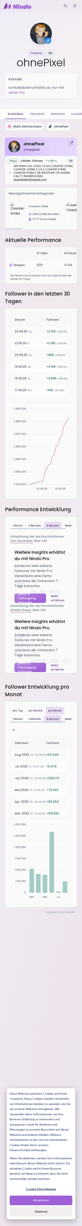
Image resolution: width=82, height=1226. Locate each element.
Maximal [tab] (70, 525)
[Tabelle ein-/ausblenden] (13, 730)
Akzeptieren (41, 1200)
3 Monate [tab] (35, 525)
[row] (42, 320)
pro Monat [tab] (55, 710)
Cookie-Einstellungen (41, 1189)
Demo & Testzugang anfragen (27, 598)
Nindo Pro (17, 92)
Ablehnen (41, 1211)
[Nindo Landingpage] (17, 6)
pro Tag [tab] (18, 710)
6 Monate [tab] (53, 525)
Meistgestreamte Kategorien (31, 193)
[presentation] (41, 126)
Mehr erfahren (57, 598)
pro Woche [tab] (35, 710)
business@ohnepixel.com (30, 179)
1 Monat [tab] (18, 525)
